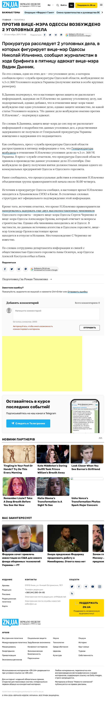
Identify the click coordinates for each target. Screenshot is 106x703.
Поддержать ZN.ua (86, 5)
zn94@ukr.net (60, 597)
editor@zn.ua (31, 604)
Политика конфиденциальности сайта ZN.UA (22, 692)
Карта (5, 606)
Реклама (6, 594)
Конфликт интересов (37, 647)
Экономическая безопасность (35, 652)
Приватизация (9, 655)
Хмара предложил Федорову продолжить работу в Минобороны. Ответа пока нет (66, 558)
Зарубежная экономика (39, 642)
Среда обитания (60, 647)
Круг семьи (84, 647)
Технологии (58, 642)
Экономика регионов (12, 660)
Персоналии (33, 658)
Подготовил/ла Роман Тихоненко (25, 279)
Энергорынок (8, 651)
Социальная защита (37, 638)
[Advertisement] (42, 363)
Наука (56, 638)
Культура (57, 655)
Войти (64, 5)
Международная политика (14, 642)
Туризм (82, 651)
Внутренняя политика (12, 638)
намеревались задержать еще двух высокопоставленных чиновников (48, 210)
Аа (71, 5)
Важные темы (11, 12)
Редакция (6, 590)
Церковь (57, 651)
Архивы (5, 585)
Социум (82, 638)
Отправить (90, 328)
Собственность (86, 655)
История (83, 642)
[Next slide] (102, 12)
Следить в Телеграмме (30, 423)
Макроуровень (9, 647)
